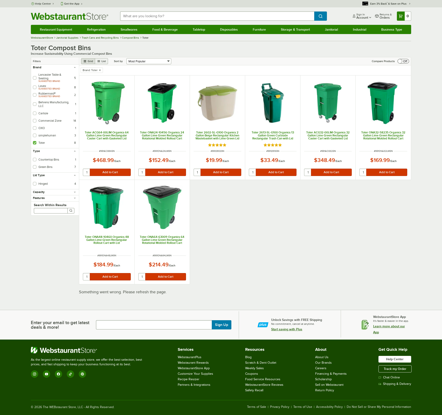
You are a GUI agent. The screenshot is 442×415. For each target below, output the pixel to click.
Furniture (259, 29)
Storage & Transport (295, 29)
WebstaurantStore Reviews (264, 384)
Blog (248, 357)
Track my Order (395, 369)
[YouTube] (46, 374)
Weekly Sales (254, 368)
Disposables (229, 29)
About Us (322, 357)
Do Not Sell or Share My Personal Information (379, 407)
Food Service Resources (262, 379)
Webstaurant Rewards (193, 362)
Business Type (391, 29)
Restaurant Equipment (56, 29)
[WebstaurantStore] (88, 350)
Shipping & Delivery (397, 384)
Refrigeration (96, 29)
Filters (37, 61)
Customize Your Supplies (195, 373)
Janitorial (331, 29)
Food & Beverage (165, 29)
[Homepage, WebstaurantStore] (69, 16)
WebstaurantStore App (194, 368)
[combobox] (217, 16)
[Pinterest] (82, 374)
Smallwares (129, 29)
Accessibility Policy (329, 407)
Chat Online (391, 377)
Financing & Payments (331, 373)
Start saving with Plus (286, 329)
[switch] (403, 61)
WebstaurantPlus (189, 357)
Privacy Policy (279, 407)
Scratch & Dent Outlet (260, 362)
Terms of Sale (256, 407)
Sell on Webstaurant (329, 384)
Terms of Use (302, 407)
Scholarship (323, 379)
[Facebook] (58, 374)
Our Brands (323, 362)
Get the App (71, 3)
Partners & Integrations (194, 384)
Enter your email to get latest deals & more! (60, 324)
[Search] (70, 210)
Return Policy (324, 390)
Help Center (43, 3)
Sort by (118, 61)
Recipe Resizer (188, 379)
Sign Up (221, 325)
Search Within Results (50, 205)
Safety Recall (254, 390)
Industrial (359, 29)
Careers (320, 368)
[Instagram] (34, 374)
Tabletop (199, 29)
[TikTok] (70, 374)
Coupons (251, 373)
